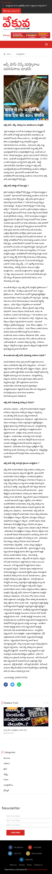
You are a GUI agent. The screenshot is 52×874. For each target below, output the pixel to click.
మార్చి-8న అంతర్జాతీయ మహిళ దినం (15, 730)
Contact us (38, 865)
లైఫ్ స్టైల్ (6, 790)
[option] (25, 5)
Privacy (22, 865)
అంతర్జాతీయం (20, 54)
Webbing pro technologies (37, 869)
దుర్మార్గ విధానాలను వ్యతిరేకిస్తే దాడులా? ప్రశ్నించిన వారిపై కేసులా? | (25, 6)
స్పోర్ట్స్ (6, 774)
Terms (29, 865)
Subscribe (15, 833)
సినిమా (6, 780)
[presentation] (44, 702)
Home (8, 54)
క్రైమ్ (5, 769)
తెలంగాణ (7, 758)
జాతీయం (7, 763)
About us (13, 865)
